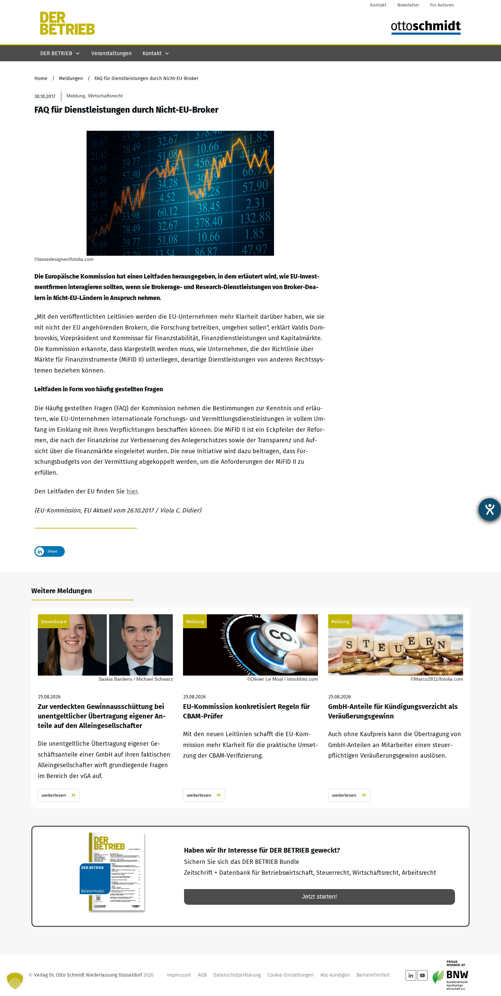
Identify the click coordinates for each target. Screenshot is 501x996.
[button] (15, 981)
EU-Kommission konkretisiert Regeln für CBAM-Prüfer (250, 708)
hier (131, 491)
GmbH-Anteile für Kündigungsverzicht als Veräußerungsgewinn (395, 708)
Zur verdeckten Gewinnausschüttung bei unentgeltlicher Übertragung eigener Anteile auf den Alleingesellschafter (105, 708)
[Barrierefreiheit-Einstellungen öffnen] (490, 509)
